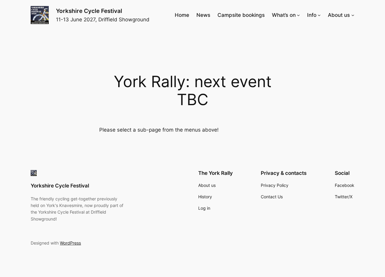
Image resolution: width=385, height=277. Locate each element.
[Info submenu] (319, 15)
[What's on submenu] (298, 15)
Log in (204, 208)
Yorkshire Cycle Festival (89, 10)
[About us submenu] (352, 15)
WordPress (70, 242)
